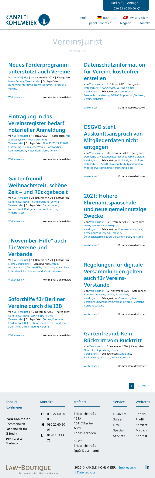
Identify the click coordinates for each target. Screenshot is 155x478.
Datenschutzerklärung (97, 95)
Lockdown (48, 267)
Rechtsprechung (37, 139)
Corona (122, 298)
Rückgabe (30, 209)
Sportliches (121, 294)
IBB (24, 323)
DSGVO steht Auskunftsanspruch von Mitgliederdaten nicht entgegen (113, 136)
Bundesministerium (19, 85)
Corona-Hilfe (34, 267)
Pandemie (107, 301)
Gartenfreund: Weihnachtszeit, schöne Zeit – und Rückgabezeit (38, 185)
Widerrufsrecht (17, 212)
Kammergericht (17, 150)
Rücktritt (105, 357)
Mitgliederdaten (133, 164)
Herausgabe (116, 164)
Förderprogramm (42, 85)
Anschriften (136, 160)
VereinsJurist (32, 81)
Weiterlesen (15, 97)
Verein (87, 99)
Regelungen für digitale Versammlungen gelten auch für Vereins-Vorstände (113, 274)
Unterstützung (30, 326)
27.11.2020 (62, 143)
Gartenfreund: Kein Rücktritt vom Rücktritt (113, 337)
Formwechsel (54, 147)
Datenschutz (91, 88)
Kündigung (124, 353)
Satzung (116, 233)
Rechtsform (42, 150)
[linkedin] (147, 467)
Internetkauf (15, 209)
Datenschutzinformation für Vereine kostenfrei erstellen (114, 71)
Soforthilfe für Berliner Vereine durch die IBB (36, 302)
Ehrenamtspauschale (130, 229)
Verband (139, 95)
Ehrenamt (58, 319)
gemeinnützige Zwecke (97, 233)
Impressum (126, 95)
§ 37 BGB (123, 160)
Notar (31, 150)
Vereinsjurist (21, 77)
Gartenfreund (50, 205)
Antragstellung (17, 267)
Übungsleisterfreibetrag (98, 236)
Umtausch (43, 209)
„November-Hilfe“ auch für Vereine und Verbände (37, 247)
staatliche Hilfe (23, 271)
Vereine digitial (125, 88)
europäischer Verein (34, 147)
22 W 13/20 (49, 143)
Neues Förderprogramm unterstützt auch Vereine (39, 68)
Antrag (54, 263)
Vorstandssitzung (94, 305)
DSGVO (115, 95)
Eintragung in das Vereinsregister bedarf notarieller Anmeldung (36, 123)
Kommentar (15, 201)
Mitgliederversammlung (98, 167)
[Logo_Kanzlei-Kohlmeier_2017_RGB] (28, 16)
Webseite (98, 99)
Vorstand (138, 236)
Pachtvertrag (91, 357)
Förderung (60, 85)
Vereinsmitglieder (123, 167)
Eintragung (14, 147)
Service (20, 81)
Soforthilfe (14, 326)
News (11, 81)
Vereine (12, 88)
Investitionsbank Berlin (40, 323)
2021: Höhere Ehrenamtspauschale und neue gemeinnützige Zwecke (115, 205)
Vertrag (54, 209)
